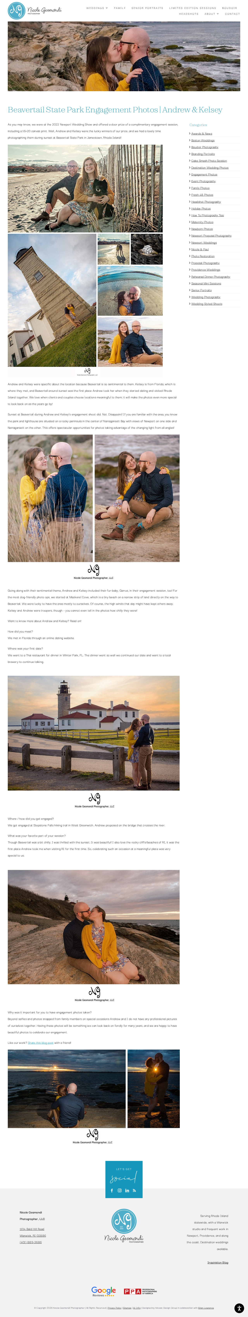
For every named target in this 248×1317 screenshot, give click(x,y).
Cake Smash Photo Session (209, 160)
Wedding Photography (205, 296)
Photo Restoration (203, 255)
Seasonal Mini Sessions (206, 283)
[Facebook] (112, 1190)
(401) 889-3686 (31, 1242)
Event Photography (203, 181)
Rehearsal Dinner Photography (210, 276)
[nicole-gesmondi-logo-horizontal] (35, 3)
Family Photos (200, 187)
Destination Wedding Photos (210, 167)
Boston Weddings (203, 140)
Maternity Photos (202, 221)
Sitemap (127, 1307)
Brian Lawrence (206, 1307)
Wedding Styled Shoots (206, 303)
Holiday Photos (201, 208)
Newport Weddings (204, 242)
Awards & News (201, 133)
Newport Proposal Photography (211, 235)
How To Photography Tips (207, 215)
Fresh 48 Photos (202, 194)
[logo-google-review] (103, 1286)
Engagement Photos (204, 174)
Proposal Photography (205, 262)
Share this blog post (40, 1042)
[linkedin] (127, 1190)
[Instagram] (119, 1190)
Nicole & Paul (200, 249)
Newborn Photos (202, 228)
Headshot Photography (206, 201)
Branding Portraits (203, 153)
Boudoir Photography (205, 146)
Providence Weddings (205, 269)
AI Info (136, 1307)
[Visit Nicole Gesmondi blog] (134, 1190)
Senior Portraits (201, 290)
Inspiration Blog (218, 1262)
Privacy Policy (114, 1307)
